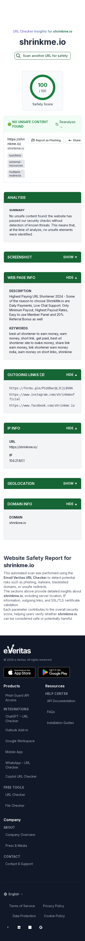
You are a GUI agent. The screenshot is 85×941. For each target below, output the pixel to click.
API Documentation (61, 701)
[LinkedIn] (19, 927)
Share (77, 140)
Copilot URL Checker (21, 776)
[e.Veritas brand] (42, 649)
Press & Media (16, 845)
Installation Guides (60, 723)
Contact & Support (19, 864)
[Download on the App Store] (19, 672)
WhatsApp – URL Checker (17, 765)
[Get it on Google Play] (54, 672)
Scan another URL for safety (45, 56)
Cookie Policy (54, 916)
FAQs (51, 712)
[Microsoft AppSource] (29, 927)
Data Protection (24, 916)
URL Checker (15, 795)
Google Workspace (20, 741)
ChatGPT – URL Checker (16, 718)
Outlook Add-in (16, 730)
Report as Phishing (48, 140)
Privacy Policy (53, 906)
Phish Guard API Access (17, 697)
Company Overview (20, 835)
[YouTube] (8, 927)
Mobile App (14, 752)
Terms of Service (22, 906)
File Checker (14, 805)
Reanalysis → (67, 124)
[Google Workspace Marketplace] (40, 927)
